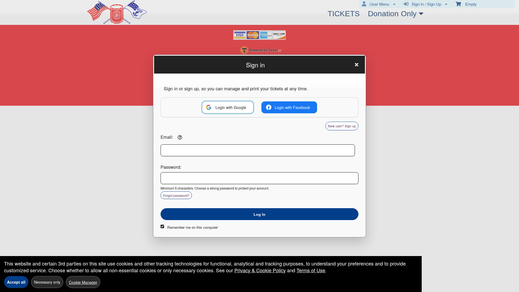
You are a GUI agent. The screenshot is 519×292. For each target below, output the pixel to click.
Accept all (16, 282)
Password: (171, 167)
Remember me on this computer (192, 227)
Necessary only (47, 282)
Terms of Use (311, 270)
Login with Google (230, 107)
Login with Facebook (292, 107)
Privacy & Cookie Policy (260, 270)
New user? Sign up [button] (342, 126)
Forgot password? (176, 195)
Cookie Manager (83, 282)
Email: (167, 137)
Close (356, 64)
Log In (259, 214)
